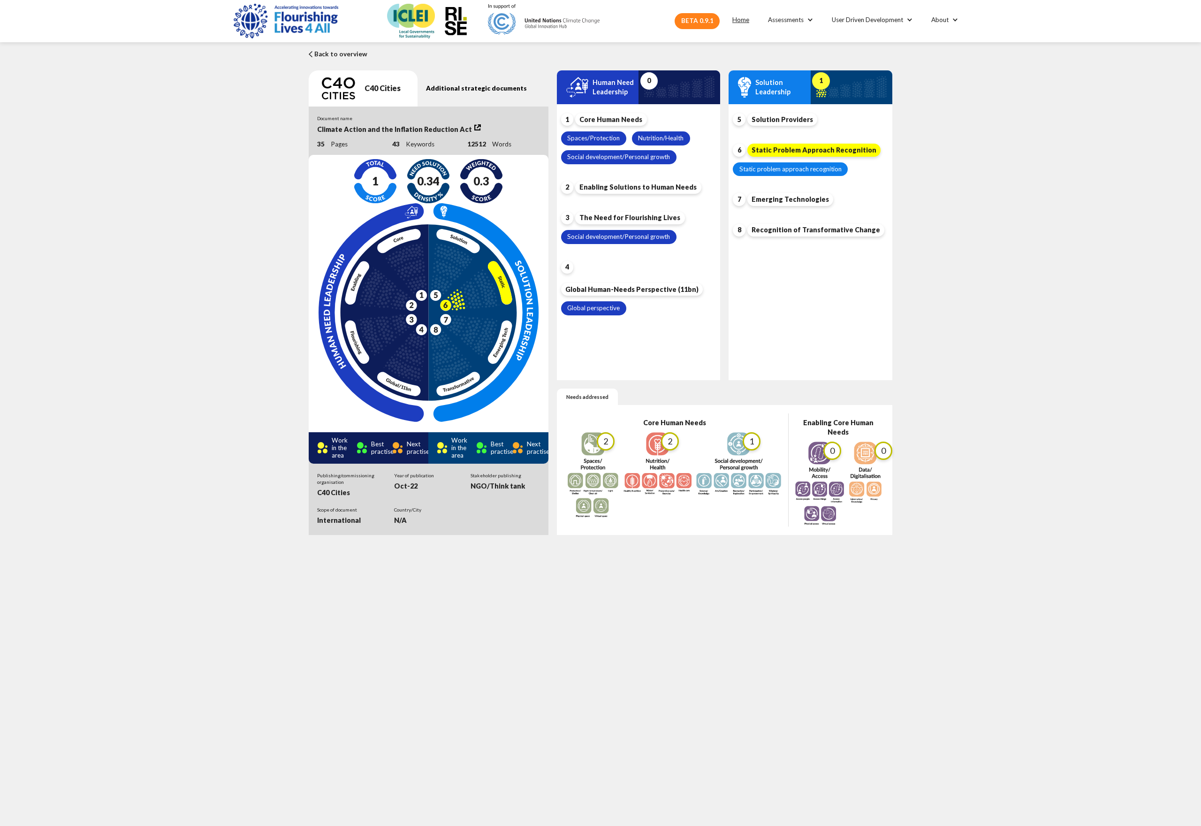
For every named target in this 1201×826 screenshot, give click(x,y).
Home (740, 19)
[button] (790, 20)
